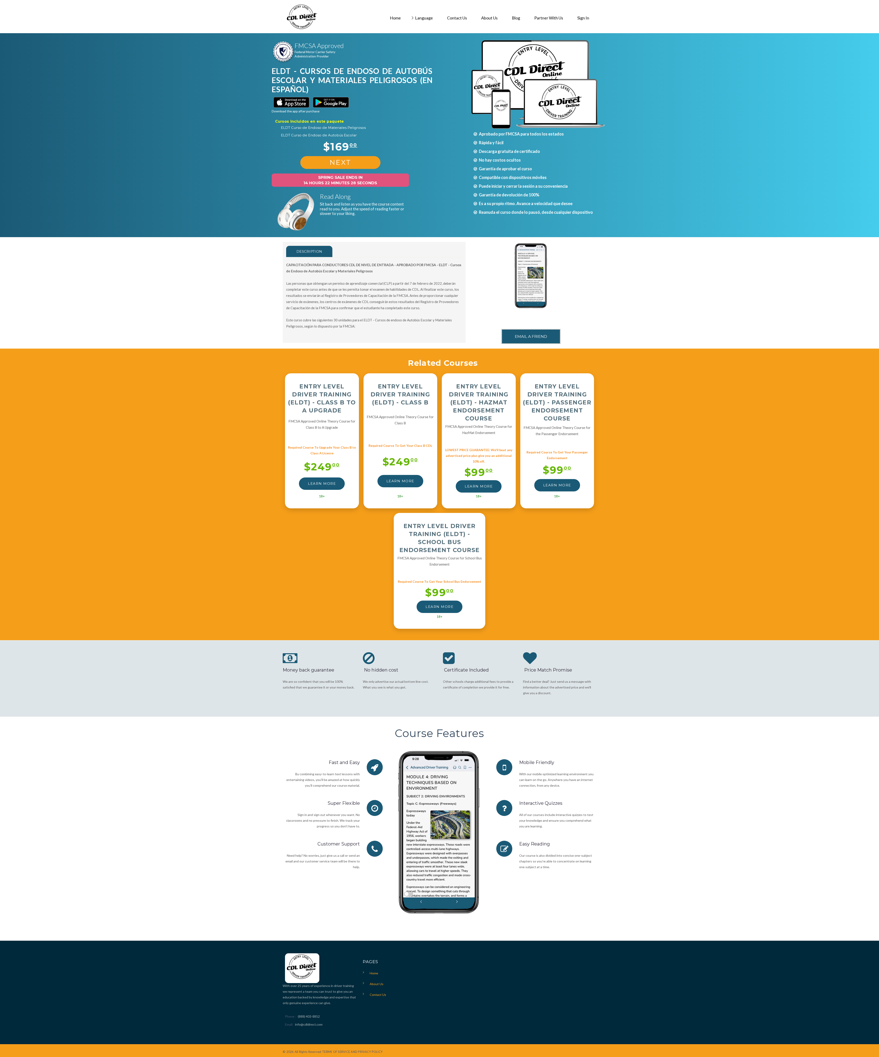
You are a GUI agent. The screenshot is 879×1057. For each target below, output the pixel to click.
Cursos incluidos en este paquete (309, 121)
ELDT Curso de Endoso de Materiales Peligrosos (323, 127)
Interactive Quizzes (540, 803)
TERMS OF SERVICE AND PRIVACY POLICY (352, 1052)
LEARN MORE (322, 483)
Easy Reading (534, 844)
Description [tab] (309, 251)
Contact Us (378, 995)
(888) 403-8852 (309, 1016)
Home (374, 973)
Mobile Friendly (536, 762)
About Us (376, 984)
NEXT (340, 162)
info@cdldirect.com (309, 1024)
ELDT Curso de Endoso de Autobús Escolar (319, 135)
